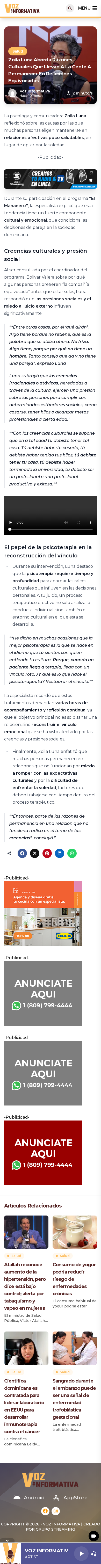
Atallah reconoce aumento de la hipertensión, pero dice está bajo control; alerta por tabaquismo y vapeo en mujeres (25, 1286)
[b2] (50, 1153)
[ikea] (50, 913)
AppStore (75, 1498)
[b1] (50, 993)
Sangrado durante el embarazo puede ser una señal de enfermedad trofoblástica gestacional (74, 1399)
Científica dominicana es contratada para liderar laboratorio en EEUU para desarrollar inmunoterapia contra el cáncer (24, 1406)
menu (84, 8)
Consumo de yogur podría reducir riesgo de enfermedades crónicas (74, 1279)
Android (34, 1498)
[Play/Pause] (81, 1553)
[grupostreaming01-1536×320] (50, 179)
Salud (17, 51)
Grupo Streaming (55, 1529)
